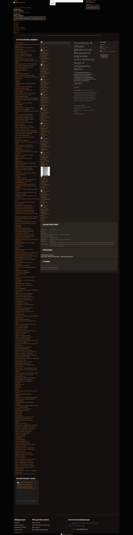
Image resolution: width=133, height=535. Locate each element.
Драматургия (19, 469)
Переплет (103, 49)
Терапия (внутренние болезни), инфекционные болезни (25, 237)
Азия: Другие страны (21, 327)
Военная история (20, 178)
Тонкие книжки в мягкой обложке (26, 130)
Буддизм (18, 387)
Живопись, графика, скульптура (25, 163)
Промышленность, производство (25, 259)
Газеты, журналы (20, 52)
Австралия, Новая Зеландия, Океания (27, 358)
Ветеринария (19, 246)
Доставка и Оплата (20, 29)
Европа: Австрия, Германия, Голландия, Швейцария (23, 338)
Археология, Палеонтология (23, 134)
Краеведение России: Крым (23, 379)
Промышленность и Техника (24, 67)
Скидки (16, 25)
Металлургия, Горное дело (23, 257)
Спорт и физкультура (22, 441)
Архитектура (19, 161)
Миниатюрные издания (22, 283)
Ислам (17, 389)
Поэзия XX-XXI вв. (20, 457)
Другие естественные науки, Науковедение (24, 155)
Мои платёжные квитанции (41, 525)
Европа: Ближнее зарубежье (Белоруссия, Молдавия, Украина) (25, 354)
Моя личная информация (40, 529)
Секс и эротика (20, 439)
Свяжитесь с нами (19, 2)
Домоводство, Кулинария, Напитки (26, 425)
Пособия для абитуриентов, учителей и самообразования (26, 406)
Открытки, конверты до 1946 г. (24, 65)
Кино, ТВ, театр (20, 164)
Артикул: (76, 87)
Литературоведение (21, 96)
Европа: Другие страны (22, 356)
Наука (17, 80)
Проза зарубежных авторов (24, 125)
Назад (43, 48)
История (18, 176)
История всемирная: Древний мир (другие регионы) (25, 193)
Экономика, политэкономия (24, 114)
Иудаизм (18, 386)
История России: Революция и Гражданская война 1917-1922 (24, 211)
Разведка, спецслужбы (22, 109)
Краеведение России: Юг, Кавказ (25, 378)
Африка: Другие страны (22, 335)
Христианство (19, 384)
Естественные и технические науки (26, 132)
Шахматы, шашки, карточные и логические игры (25, 445)
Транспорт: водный (21, 270)
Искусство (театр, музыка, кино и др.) (27, 77)
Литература (19, 78)
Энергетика (19, 260)
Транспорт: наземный (22, 265)
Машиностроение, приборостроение (26, 256)
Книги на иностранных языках (25, 474)
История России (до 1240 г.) (23, 205)
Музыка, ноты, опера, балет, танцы (26, 166)
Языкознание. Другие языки (24, 117)
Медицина (18, 226)
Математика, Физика (21, 140)
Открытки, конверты (21, 303)
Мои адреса (36, 527)
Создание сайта (18, 532)
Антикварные (19, 42)
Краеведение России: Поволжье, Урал (26, 373)
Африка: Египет (20, 334)
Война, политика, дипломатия (24, 75)
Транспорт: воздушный (22, 272)
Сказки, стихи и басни (22, 129)
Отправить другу (79, 105)
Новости (16, 32)
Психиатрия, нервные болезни (24, 234)
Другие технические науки (23, 158)
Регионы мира (19, 314)
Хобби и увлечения (21, 423)
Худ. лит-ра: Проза (21, 70)
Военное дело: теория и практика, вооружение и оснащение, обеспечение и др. (25, 181)
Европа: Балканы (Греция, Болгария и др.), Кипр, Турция (26, 341)
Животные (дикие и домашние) (25, 426)
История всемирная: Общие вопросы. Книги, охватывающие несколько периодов (26, 218)
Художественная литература (24, 454)
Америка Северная (21, 329)
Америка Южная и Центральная (25, 330)
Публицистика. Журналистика (24, 108)
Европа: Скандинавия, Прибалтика (26, 352)
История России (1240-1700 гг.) (24, 207)
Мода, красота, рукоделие (23, 431)
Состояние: (77, 90)
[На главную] (16, 35)
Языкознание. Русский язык (24, 116)
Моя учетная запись (40, 520)
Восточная (18, 415)
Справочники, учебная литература (26, 397)
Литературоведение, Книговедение (26, 64)
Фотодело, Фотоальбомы (22, 443)
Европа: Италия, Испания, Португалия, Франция (23, 347)
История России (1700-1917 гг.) (24, 208)
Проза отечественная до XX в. (24, 464)
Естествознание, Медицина (23, 55)
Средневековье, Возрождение (24, 417)
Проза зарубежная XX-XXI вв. (24, 462)
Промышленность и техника (24, 249)
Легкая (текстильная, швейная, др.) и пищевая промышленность (27, 253)
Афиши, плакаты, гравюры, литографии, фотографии (24, 294)
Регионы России (20, 360)
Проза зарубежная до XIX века (25, 459)
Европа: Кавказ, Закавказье (24, 350)
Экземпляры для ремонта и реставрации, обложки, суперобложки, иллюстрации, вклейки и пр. (24, 310)
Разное (17, 275)
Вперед (43, 220)
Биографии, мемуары (22, 73)
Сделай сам (19, 438)
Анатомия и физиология (23, 228)
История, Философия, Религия (24, 59)
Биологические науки (22, 135)
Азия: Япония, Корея (21, 326)
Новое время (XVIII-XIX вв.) (23, 418)
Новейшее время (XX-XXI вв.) (24, 420)
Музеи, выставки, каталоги (23, 168)
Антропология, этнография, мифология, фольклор (24, 87)
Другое (17, 82)
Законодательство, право (23, 95)
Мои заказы (36, 522)
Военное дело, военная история (25, 51)
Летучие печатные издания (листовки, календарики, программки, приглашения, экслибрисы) (24, 299)
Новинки (16, 24)
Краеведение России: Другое (24, 381)
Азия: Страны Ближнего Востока (25, 324)
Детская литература (21, 121)
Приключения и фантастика (24, 467)
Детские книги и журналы (23, 54)
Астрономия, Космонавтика (24, 145)
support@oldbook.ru (82, 529)
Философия (19, 412)
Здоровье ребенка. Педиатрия (24, 230)
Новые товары (19, 525)
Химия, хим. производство (23, 150)
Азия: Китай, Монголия (22, 319)
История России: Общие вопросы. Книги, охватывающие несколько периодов (25, 223)
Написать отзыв (79, 114)
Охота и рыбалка (20, 435)
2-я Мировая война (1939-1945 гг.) (25, 184)
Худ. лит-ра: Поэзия (21, 69)
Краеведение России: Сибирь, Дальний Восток (24, 375)
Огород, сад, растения (22, 433)
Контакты (17, 30)
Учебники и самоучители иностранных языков (23, 409)
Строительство (20, 251)
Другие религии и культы (23, 394)
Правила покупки (19, 27)
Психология (19, 106)
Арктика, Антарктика (22, 332)
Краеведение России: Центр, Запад (26, 368)
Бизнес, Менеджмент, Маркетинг (25, 93)
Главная (16, 22)
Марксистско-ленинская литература (26, 98)
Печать (76, 112)
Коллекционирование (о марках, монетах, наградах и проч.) (25, 429)
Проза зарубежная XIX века (24, 461)
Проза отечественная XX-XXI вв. (25, 465)
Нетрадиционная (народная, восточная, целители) (24, 232)
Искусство (18, 57)
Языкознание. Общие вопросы (24, 119)
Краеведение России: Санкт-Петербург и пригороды (24, 362)
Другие (17, 72)
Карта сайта (18, 529)
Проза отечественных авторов (24, 127)
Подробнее (78, 83)
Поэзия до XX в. (20, 456)
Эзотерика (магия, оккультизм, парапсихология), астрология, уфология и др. (25, 449)
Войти (15, 1)
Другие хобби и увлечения (23, 452)
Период (102, 44)
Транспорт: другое (21, 274)
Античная (18, 413)
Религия (17, 383)
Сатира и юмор (20, 436)
